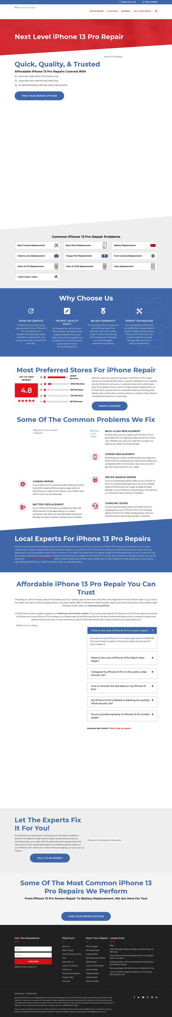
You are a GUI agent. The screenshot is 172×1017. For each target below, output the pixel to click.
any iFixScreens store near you (39, 559)
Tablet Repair (91, 962)
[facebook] (134, 997)
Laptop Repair (92, 977)
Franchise (66, 981)
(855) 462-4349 (21, 967)
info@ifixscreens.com (98, 1012)
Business (125, 11)
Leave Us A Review (70, 966)
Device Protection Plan (71, 954)
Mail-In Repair (67, 950)
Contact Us (66, 969)
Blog (112, 945)
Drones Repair (92, 969)
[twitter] (138, 997)
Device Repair (97, 11)
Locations (112, 11)
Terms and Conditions (71, 973)
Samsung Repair (93, 950)
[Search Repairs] (155, 11)
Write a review (110, 406)
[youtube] (143, 997)
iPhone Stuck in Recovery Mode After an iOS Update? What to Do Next (132, 956)
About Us (66, 946)
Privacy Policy (68, 977)
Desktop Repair (92, 973)
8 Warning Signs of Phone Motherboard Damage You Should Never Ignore (132, 963)
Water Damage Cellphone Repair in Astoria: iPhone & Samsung (131, 950)
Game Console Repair (95, 966)
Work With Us (68, 962)
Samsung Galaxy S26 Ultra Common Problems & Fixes (132, 968)
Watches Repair (92, 981)
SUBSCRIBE (33, 961)
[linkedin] (156, 997)
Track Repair (151, 2)
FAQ (64, 958)
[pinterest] (152, 997)
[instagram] (147, 997)
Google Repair (92, 954)
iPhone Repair (92, 946)
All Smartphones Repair (95, 958)
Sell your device (142, 11)
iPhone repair (115, 396)
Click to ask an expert (120, 728)
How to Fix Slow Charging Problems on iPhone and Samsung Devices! (131, 973)
